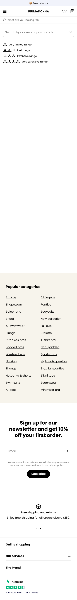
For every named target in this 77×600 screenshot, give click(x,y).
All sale (11, 390)
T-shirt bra (48, 340)
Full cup (46, 326)
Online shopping (18, 544)
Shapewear (14, 304)
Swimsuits (13, 383)
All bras (11, 297)
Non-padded (50, 347)
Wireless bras (15, 354)
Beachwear (49, 383)
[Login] (64, 11)
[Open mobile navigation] (5, 11)
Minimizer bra (50, 390)
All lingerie (48, 297)
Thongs (11, 368)
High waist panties (54, 361)
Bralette (46, 333)
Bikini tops (48, 376)
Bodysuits (47, 312)
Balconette (13, 312)
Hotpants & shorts (18, 376)
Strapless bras (16, 340)
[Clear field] (70, 32)
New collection (51, 319)
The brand (13, 568)
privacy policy (56, 465)
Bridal (10, 319)
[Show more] (66, 465)
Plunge (10, 333)
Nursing (11, 361)
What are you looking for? (23, 20)
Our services (15, 556)
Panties (46, 304)
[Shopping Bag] (72, 11)
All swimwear (15, 326)
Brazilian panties (52, 368)
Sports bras (49, 354)
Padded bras (15, 347)
